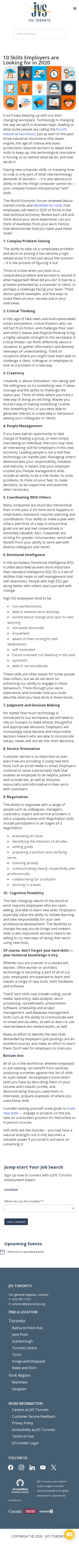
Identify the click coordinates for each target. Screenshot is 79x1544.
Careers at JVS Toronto (30, 1409)
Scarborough (22, 1341)
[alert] (39, 1252)
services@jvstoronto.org (28, 1304)
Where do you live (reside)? (23, 1201)
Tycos (16, 1354)
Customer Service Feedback (33, 1416)
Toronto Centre (24, 1348)
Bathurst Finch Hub (27, 1328)
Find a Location (23, 1312)
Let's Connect (16, 1222)
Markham (19, 1382)
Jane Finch (20, 1334)
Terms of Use (22, 1436)
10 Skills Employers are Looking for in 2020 (31, 60)
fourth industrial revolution (35, 131)
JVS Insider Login (25, 1443)
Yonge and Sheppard (28, 1361)
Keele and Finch (24, 1367)
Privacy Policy (22, 1423)
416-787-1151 (21, 1299)
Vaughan (19, 1389)
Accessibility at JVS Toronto (33, 1429)
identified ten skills (48, 205)
